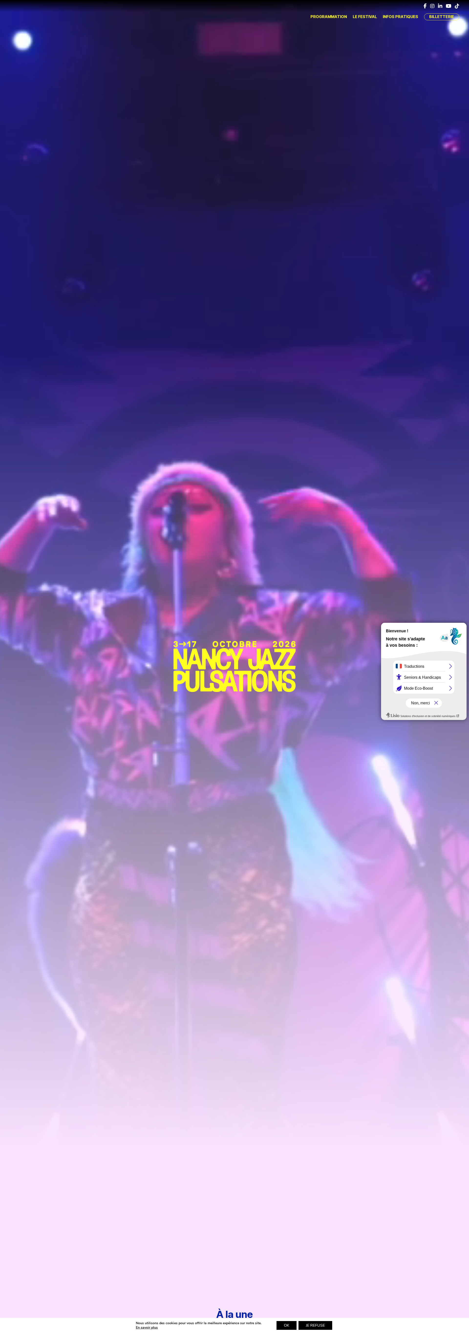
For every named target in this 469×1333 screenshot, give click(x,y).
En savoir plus (147, 1327)
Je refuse (315, 1325)
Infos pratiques (400, 16)
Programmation (328, 16)
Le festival (365, 16)
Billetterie (441, 16)
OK (286, 1325)
